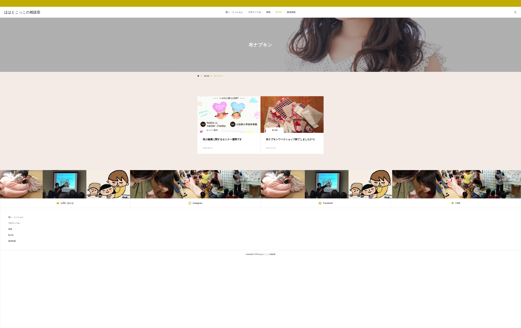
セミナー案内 (212, 130)
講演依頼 (291, 12)
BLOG (279, 12)
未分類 (275, 130)
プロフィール (254, 12)
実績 (268, 12)
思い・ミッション (234, 12)
